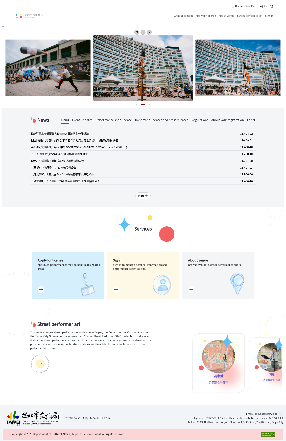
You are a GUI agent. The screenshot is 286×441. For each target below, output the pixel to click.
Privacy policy (72, 417)
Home (239, 6)
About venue (226, 16)
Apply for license (206, 16)
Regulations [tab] (199, 120)
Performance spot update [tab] (114, 120)
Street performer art (249, 16)
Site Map (250, 6)
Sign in (269, 16)
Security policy (91, 417)
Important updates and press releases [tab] (161, 120)
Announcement (183, 16)
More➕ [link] (143, 196)
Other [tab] (251, 120)
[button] (136, 32)
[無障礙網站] (268, 434)
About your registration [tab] (227, 120)
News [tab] (65, 119)
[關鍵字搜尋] (272, 6)
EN (265, 6)
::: (233, 6)
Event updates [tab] (82, 120)
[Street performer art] (40, 363)
